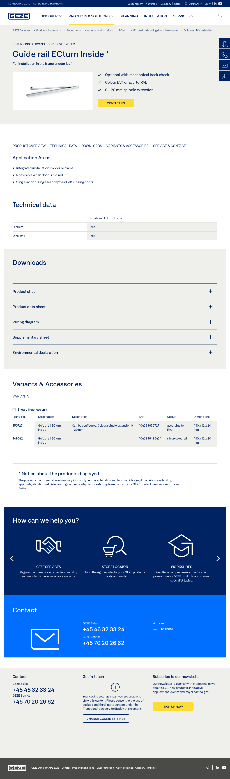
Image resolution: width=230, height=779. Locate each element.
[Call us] (224, 55)
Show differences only (32, 409)
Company (166, 3)
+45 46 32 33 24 (103, 629)
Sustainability (135, 3)
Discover (49, 16)
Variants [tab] (21, 396)
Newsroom (152, 3)
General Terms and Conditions (78, 767)
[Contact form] (224, 66)
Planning (129, 16)
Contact (20, 676)
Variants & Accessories (127, 146)
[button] (193, 4)
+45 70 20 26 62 (103, 643)
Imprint (151, 767)
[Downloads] (224, 77)
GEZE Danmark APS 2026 (45, 767)
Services (181, 16)
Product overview (29, 146)
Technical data (63, 146)
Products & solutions (89, 16)
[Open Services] (192, 15)
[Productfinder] (224, 44)
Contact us (116, 103)
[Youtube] (220, 3)
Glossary (140, 767)
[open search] (220, 15)
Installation (155, 16)
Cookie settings (124, 767)
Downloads (91, 146)
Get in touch (93, 676)
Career (177, 3)
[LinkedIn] (215, 3)
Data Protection (105, 767)
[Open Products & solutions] (112, 15)
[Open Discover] (60, 15)
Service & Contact (169, 146)
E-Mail (23, 488)
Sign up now (173, 706)
